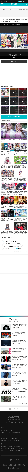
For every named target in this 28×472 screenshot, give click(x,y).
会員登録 (20, 1)
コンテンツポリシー (5, 450)
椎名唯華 (11, 246)
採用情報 (18, 450)
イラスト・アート (21, 438)
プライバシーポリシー (20, 448)
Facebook (9, 422)
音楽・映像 (3, 440)
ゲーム (8, 440)
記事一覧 (3, 430)
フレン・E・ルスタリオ (9, 248)
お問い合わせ (12, 446)
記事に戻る (14, 61)
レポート (21, 430)
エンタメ (6, 9)
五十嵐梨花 (15, 241)
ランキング (12, 430)
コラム (17, 430)
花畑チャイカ (19, 246)
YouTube (12, 422)
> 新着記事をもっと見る (22, 403)
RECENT (15, 319)
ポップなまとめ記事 (16, 432)
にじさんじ (6, 241)
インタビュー (8, 432)
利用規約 (13, 448)
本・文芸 (3, 438)
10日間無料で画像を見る (14, 117)
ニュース (10, 9)
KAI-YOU (2, 9)
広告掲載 (18, 446)
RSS (22, 422)
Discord (15, 422)
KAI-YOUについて (4, 446)
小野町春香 (17, 243)
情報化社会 (8, 438)
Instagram (19, 422)
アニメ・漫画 (14, 438)
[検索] (26, 4)
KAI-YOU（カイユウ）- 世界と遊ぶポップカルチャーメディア (14, 4)
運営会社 (12, 450)
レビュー (3, 432)
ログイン (24, 1)
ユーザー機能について (5, 448)
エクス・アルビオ (8, 243)
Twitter (6, 422)
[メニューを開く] (2, 4)
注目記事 (7, 430)
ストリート (12, 440)
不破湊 (19, 248)
